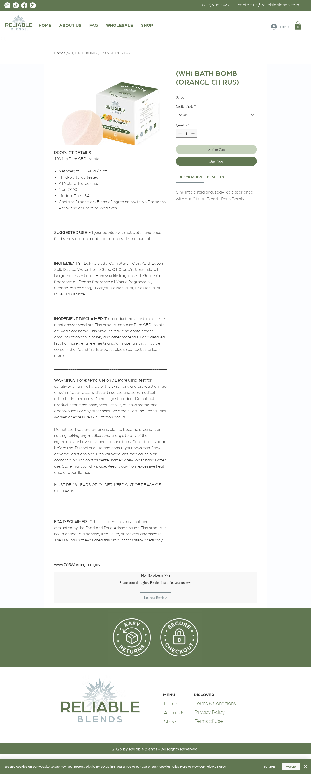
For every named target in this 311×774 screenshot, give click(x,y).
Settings (269, 766)
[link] (297, 25)
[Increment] (193, 133)
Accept (291, 766)
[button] (147, 25)
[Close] (305, 766)
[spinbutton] (186, 133)
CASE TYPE (186, 106)
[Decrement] (179, 133)
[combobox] (216, 114)
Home (58, 52)
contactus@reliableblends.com (268, 5)
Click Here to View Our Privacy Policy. (199, 766)
